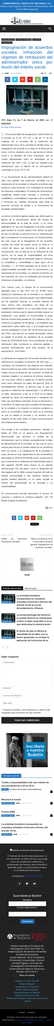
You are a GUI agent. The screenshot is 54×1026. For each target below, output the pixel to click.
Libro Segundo (14, 6)
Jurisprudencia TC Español (27, 987)
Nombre (27, 899)
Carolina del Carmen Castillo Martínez (25, 789)
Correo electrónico (27, 907)
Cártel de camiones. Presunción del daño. (14, 540)
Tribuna (5, 789)
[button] (50, 28)
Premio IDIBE (8, 811)
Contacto (31, 1012)
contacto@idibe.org (33, 876)
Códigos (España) (27, 984)
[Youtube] (34, 883)
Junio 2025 (36, 39)
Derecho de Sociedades (34, 35)
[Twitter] (27, 883)
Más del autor (31, 588)
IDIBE (7, 73)
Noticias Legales (8, 803)
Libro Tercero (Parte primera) (35, 6)
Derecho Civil (6, 602)
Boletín (22, 1012)
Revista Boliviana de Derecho (27, 992)
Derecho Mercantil (15, 35)
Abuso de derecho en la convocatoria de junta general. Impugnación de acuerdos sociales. (41, 543)
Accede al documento (11, 127)
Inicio (3, 35)
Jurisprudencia (7, 42)
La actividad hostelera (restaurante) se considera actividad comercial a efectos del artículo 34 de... (24, 827)
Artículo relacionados (12, 588)
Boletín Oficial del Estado (27, 990)
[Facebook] (19, 883)
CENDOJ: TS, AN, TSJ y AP (27, 981)
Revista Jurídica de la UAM (27, 995)
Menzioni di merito (11, 799)
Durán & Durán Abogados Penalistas (29, 1020)
